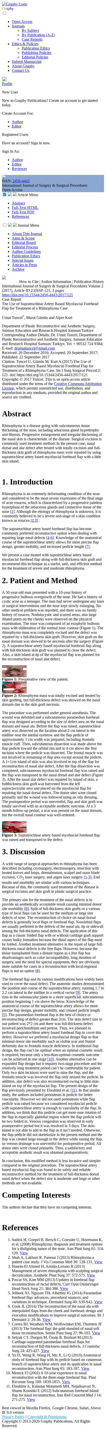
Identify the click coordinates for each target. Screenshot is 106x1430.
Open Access (22, 21)
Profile (7, 84)
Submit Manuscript (26, 61)
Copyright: (11, 379)
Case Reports (32, 39)
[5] (4, 1015)
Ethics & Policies (25, 44)
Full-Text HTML (25, 207)
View (24, 1253)
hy (12, 8)
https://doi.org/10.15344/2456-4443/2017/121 (37, 295)
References (20, 216)
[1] (12, 511)
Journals (18, 26)
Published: (10, 357)
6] (52, 538)
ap (8, 8)
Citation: (9, 361)
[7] (87, 546)
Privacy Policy (13, 1417)
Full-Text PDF (23, 212)
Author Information (56, 281)
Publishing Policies (36, 53)
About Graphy (23, 66)
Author (17, 122)
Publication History (89, 281)
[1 (85, 877)
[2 (32, 520)
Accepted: (58, 353)
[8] (26, 909)
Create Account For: (18, 113)
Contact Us (20, 70)
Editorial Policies (35, 57)
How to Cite (28, 281)
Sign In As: (10, 151)
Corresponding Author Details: (26, 335)
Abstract (18, 203)
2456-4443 (21, 181)
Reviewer (19, 169)
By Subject (30, 30)
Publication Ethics (36, 48)
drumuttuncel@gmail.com (34, 348)
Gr (4, 8)
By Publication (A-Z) (38, 35)
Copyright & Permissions (47, 1417)
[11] (74, 1090)
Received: (10, 353)
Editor (16, 126)
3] (36, 520)
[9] (78, 992)
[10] (50, 1059)
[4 (47, 538)
